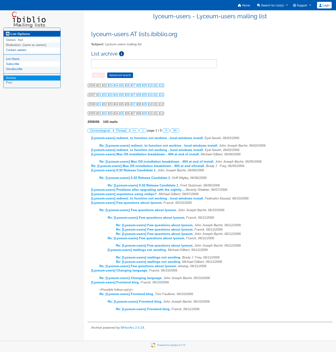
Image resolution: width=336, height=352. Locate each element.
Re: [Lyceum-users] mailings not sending (148, 257)
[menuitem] (243, 5)
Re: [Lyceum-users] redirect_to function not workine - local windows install (158, 145)
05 (122, 85)
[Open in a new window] (121, 54)
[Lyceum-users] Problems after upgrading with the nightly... (137, 189)
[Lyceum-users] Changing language (119, 270)
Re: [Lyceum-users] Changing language (130, 278)
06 (128, 85)
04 (117, 85)
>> (175, 130)
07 (134, 85)
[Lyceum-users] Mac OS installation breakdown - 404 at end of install (145, 154)
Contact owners (16, 50)
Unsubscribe (14, 69)
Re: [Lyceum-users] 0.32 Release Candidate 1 (134, 178)
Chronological (100, 130)
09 (145, 85)
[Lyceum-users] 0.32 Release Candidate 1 (123, 170)
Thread (121, 130)
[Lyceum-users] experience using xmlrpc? (124, 194)
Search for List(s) (272, 5)
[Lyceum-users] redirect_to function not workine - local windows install (147, 138)
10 (151, 85)
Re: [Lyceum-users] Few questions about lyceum (137, 210)
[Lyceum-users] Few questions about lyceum (126, 202)
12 (162, 85)
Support (301, 5)
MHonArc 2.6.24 (132, 327)
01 (100, 95)
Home (245, 5)
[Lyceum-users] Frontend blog (115, 282)
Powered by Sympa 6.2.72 (171, 345)
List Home (12, 59)
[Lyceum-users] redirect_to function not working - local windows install (147, 150)
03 (111, 85)
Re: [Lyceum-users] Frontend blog (126, 294)
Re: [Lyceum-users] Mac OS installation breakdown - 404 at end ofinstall (147, 166)
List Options (20, 34)
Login (326, 5)
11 (157, 85)
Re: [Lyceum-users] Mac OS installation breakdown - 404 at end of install (156, 161)
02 (105, 95)
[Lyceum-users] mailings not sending (137, 250)
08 (140, 85)
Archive (11, 78)
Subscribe (12, 64)
